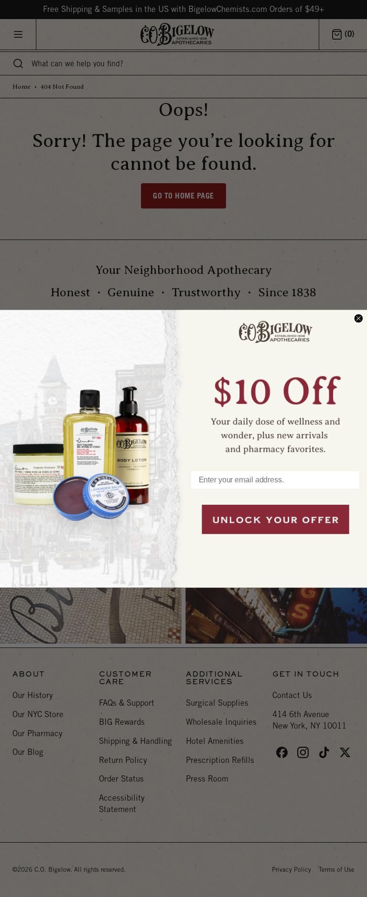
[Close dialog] (358, 318)
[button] (275, 385)
